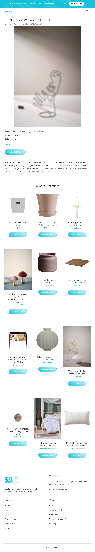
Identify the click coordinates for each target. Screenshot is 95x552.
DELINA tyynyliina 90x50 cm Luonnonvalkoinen (77, 444)
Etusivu (8, 24)
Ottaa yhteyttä (55, 510)
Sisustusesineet (22, 132)
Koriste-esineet (37, 132)
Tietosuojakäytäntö (57, 519)
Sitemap (52, 524)
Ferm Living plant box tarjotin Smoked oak (77, 281)
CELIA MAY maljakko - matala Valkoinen (77, 372)
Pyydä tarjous (76, 4)
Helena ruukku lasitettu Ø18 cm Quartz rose (47, 223)
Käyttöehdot (54, 514)
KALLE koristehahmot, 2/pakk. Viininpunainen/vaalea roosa (18, 298)
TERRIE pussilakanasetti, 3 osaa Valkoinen (48, 444)
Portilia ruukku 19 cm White (18, 223)
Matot (7, 514)
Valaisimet (9, 528)
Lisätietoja (15, 152)
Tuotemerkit (10, 524)
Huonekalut (9, 505)
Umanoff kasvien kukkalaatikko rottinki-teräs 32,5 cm (18, 359)
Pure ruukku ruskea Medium (47, 281)
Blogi (51, 505)
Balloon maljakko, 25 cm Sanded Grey (47, 358)
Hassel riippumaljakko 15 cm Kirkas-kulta (77, 223)
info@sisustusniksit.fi (58, 490)
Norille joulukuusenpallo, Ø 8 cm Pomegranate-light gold (18, 431)
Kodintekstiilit (10, 510)
